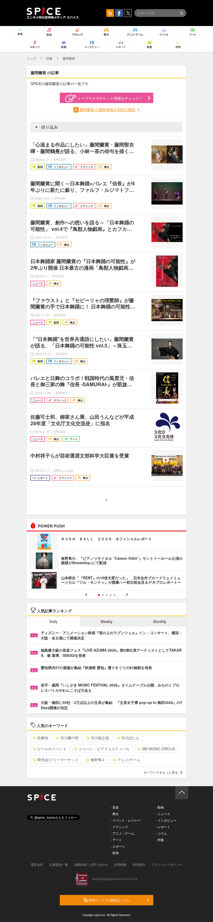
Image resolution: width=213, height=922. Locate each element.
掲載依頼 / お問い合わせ (91, 864)
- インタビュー (166, 820)
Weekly (106, 621)
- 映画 (115, 852)
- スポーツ (118, 846)
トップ (31, 58)
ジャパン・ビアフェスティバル (104, 748)
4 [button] (110, 595)
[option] (106, 561)
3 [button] (107, 595)
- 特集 (160, 839)
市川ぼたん (130, 737)
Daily (53, 621)
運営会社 (37, 864)
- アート (116, 839)
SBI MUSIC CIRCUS (158, 748)
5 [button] (114, 595)
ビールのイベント (51, 748)
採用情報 (120, 864)
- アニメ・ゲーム (122, 833)
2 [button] (103, 595)
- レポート (163, 826)
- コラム (161, 833)
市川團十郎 (70, 737)
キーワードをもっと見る (161, 772)
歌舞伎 (42, 737)
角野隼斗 (98, 759)
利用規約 (139, 864)
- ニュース (163, 813)
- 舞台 (115, 813)
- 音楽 (115, 807)
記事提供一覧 (58, 864)
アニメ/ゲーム (128, 759)
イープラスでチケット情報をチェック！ (110, 98)
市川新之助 (100, 737)
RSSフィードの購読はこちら (108, 900)
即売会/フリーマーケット (57, 759)
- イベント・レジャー (126, 820)
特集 (49, 58)
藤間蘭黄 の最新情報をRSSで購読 (108, 109)
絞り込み (49, 127)
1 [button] (99, 595)
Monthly (159, 621)
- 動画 (160, 807)
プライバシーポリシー (167, 864)
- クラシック (119, 826)
